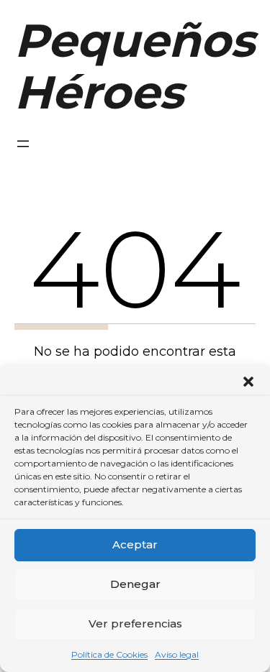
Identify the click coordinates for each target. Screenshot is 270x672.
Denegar (135, 584)
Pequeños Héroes (134, 66)
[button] (248, 381)
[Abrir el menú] (23, 143)
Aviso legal (177, 654)
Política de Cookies (109, 654)
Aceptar (135, 544)
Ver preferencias (135, 623)
